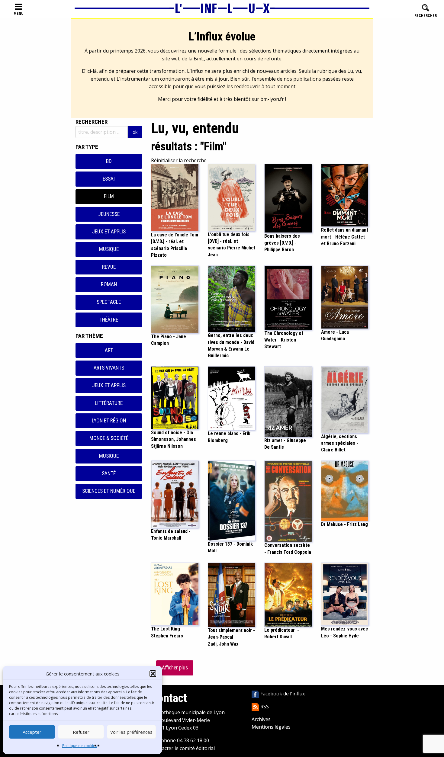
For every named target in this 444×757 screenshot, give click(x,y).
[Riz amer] (288, 401)
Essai (109, 179)
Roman (109, 284)
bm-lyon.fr (272, 99)
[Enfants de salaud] (175, 493)
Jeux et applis (109, 232)
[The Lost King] (175, 593)
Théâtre (108, 320)
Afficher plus (175, 668)
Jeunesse (109, 214)
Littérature (109, 403)
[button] (153, 674)
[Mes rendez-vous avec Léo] (345, 593)
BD (109, 161)
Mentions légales (271, 726)
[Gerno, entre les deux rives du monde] (232, 298)
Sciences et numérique (108, 491)
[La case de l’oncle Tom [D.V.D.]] (175, 197)
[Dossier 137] (232, 500)
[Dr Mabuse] (345, 490)
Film (109, 196)
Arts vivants (109, 368)
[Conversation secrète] (288, 500)
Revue (109, 267)
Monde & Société (108, 438)
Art (109, 350)
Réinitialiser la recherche (179, 160)
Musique (109, 249)
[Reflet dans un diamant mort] (345, 195)
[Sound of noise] (175, 397)
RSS (264, 706)
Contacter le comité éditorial (183, 748)
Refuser (81, 732)
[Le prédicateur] (288, 594)
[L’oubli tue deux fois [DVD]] (232, 197)
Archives (261, 719)
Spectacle (109, 302)
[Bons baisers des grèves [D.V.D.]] (288, 198)
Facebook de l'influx (282, 693)
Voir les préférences (131, 732)
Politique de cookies (79, 745)
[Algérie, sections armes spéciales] (345, 399)
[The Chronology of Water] (288, 297)
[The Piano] (175, 299)
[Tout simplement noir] (232, 594)
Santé (109, 473)
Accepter (32, 732)
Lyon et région (109, 421)
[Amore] (345, 296)
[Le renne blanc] (232, 397)
